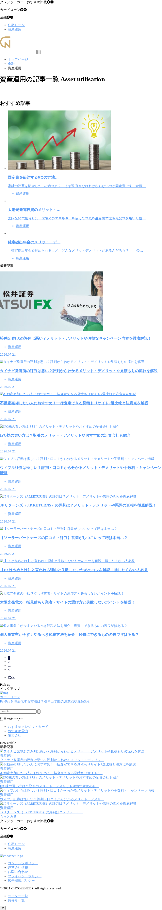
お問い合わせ (18, 872)
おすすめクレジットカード (28, 727)
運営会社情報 (18, 867)
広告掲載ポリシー (21, 880)
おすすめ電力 (18, 731)
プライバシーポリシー (24, 876)
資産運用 (14, 29)
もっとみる (8, 817)
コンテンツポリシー (23, 863)
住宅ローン (16, 25)
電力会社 (14, 735)
